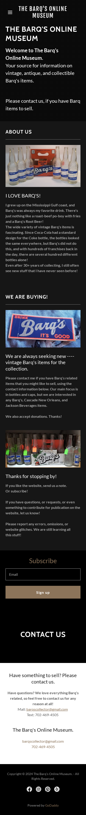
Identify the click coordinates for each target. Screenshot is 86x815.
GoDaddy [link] (52, 805)
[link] (43, 16)
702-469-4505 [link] (43, 746)
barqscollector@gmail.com (47, 709)
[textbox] (43, 574)
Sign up (43, 592)
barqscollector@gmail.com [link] (43, 741)
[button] (11, 12)
